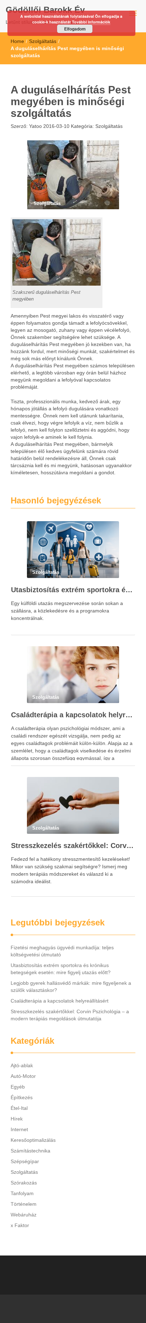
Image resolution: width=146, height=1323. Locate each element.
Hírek (17, 1119)
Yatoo (35, 126)
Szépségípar (25, 1161)
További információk (91, 22)
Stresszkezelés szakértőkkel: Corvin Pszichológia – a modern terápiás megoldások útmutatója (73, 845)
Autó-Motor (23, 1076)
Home (17, 41)
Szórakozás (24, 1183)
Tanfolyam (22, 1193)
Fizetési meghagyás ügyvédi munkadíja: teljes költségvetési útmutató (62, 951)
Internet (19, 1129)
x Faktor (20, 1225)
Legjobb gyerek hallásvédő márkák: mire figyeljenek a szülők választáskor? (71, 986)
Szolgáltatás (42, 41)
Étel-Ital (19, 1108)
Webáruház (23, 1214)
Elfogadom (75, 29)
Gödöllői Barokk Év (45, 10)
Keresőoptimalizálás (33, 1140)
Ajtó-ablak (22, 1065)
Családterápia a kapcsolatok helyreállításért (73, 715)
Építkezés (22, 1097)
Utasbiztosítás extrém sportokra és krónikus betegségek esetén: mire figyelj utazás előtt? (73, 590)
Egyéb (18, 1087)
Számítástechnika (30, 1151)
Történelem (23, 1204)
